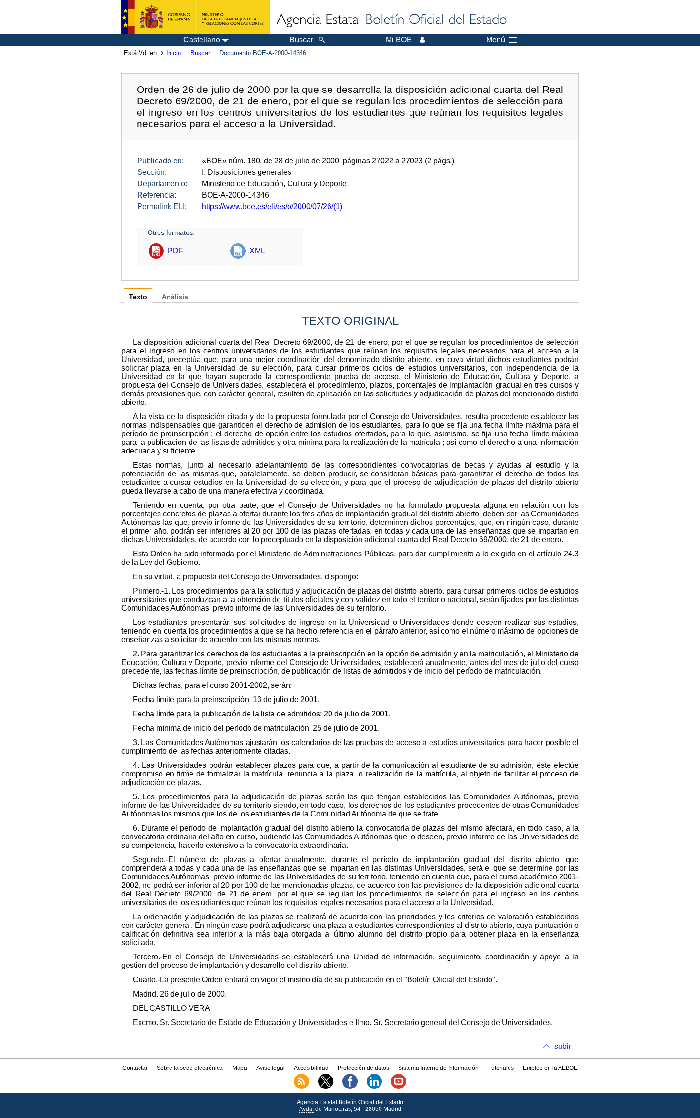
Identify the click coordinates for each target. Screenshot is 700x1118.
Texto (138, 297)
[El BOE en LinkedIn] (374, 1087)
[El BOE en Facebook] (350, 1087)
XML (257, 251)
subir (562, 1046)
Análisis (175, 297)
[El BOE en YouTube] (398, 1087)
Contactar (135, 1068)
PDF (175, 251)
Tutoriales (501, 1068)
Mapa (239, 1068)
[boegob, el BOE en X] (325, 1087)
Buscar (200, 53)
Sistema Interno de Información (438, 1068)
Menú (495, 40)
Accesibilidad (311, 1068)
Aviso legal (270, 1068)
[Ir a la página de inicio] (391, 20)
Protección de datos (363, 1068)
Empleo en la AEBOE (550, 1068)
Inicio (173, 53)
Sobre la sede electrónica (190, 1068)
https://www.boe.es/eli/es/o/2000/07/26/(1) (272, 206)
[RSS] (301, 1087)
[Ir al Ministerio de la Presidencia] (195, 17)
